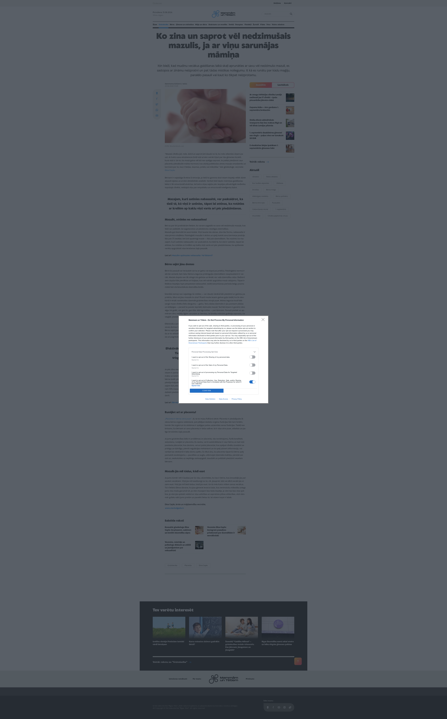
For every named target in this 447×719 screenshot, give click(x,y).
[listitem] (223, 352)
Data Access (223, 399)
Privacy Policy (237, 399)
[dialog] (223, 359)
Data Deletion (210, 399)
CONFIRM (206, 390)
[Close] (264, 320)
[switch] (252, 357)
